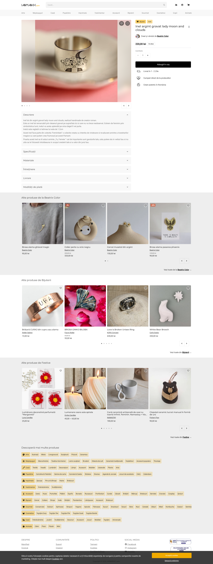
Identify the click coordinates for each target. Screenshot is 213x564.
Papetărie (67, 13)
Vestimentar (100, 13)
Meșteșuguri (38, 13)
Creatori (59, 548)
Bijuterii (131, 13)
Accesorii (116, 13)
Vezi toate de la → (178, 270)
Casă (53, 13)
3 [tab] (27, 105)
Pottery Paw (154, 418)
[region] (106, 455)
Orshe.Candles (70, 415)
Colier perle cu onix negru (77, 247)
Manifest (25, 544)
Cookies (93, 548)
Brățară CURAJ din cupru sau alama (40, 329)
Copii (175, 13)
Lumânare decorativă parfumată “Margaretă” (38, 413)
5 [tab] (111, 343)
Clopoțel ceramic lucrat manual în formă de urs (170, 413)
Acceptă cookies (171, 555)
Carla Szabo (154, 333)
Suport (59, 544)
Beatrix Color (27, 250)
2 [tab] (24, 105)
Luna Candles (27, 418)
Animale (188, 13)
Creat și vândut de (155, 36)
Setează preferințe (172, 561)
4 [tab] (29, 105)
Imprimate (83, 13)
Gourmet (145, 13)
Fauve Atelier (69, 333)
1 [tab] (22, 105)
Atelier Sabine (27, 333)
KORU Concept (112, 333)
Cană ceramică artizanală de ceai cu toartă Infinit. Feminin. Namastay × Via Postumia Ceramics (126, 413)
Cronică (24, 548)
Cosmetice (161, 13)
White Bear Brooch (159, 329)
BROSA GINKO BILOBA (76, 329)
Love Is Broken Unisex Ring (120, 329)
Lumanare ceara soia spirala (79, 412)
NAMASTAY (111, 418)
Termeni (93, 544)
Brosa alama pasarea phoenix (164, 247)
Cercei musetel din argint (120, 247)
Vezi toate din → (181, 352)
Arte (23, 13)
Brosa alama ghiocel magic (35, 247)
